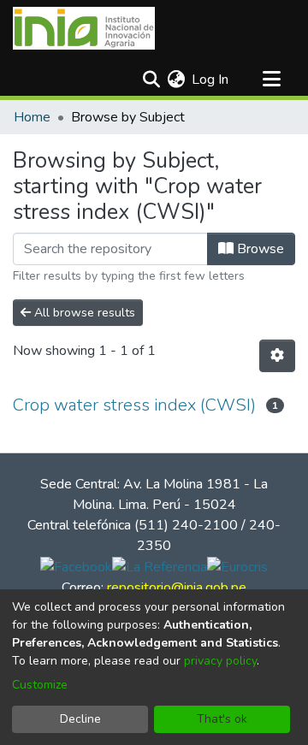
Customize (40, 685)
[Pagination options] (277, 356)
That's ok (222, 719)
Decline (80, 719)
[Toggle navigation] (271, 79)
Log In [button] (211, 79)
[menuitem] (176, 79)
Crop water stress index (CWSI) (134, 405)
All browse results (83, 313)
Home (32, 117)
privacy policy (220, 661)
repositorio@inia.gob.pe (176, 587)
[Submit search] (151, 79)
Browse (259, 248)
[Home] (84, 28)
